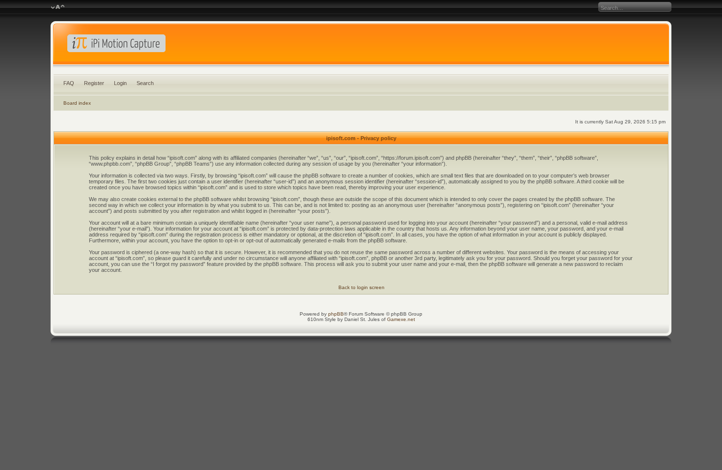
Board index (77, 103)
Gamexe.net (401, 319)
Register (94, 83)
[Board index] (361, 46)
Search (145, 83)
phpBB (336, 314)
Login (120, 83)
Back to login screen (361, 287)
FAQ (68, 83)
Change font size (58, 7)
